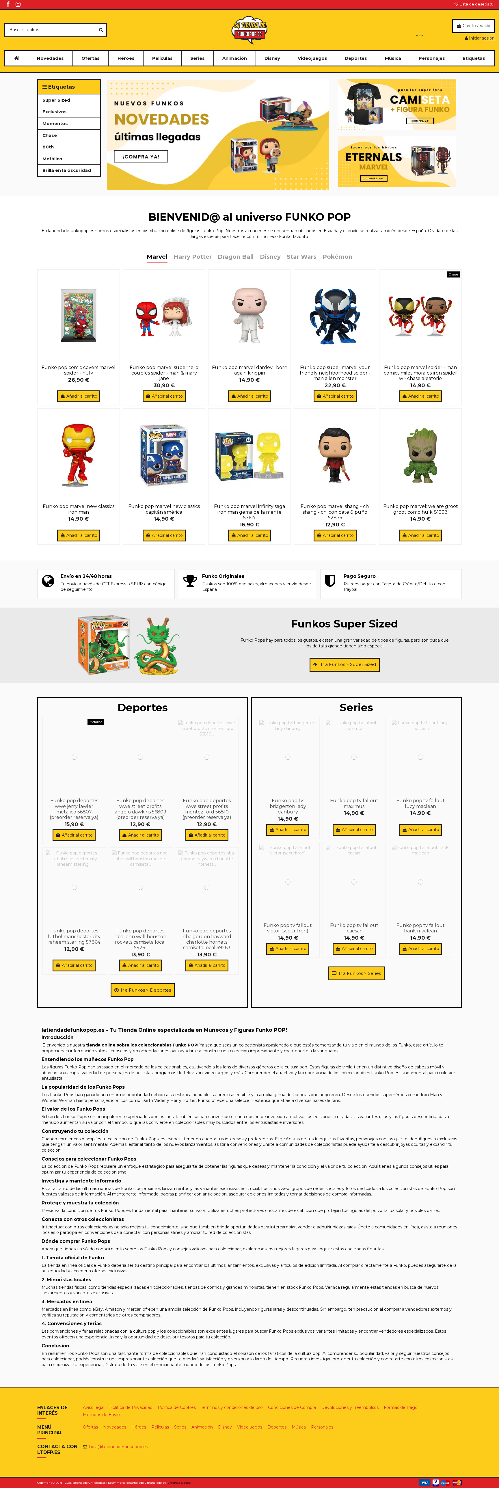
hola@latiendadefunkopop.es (118, 1446)
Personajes (322, 1427)
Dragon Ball (236, 257)
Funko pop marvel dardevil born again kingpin (249, 370)
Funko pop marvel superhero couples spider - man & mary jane (164, 373)
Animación (202, 1427)
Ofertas (90, 1427)
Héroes (138, 1427)
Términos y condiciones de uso (232, 1407)
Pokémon (337, 257)
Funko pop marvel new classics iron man (78, 509)
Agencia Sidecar (179, 1483)
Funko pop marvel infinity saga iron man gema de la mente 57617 (249, 512)
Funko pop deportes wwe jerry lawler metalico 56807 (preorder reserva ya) (74, 809)
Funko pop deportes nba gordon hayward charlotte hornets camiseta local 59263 (207, 939)
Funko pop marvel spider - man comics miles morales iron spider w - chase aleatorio (420, 373)
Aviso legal (93, 1407)
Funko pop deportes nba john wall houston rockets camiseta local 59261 (140, 939)
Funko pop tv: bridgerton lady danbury (288, 806)
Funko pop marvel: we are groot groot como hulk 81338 (420, 509)
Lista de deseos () (477, 4)
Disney (270, 257)
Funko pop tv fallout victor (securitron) (288, 928)
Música (299, 1427)
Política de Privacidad (130, 1407)
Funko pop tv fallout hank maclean (420, 928)
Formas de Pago (401, 1407)
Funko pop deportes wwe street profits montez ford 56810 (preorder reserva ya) (207, 809)
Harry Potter (193, 257)
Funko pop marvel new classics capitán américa (164, 509)
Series (180, 1427)
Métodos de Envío (101, 1414)
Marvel (157, 257)
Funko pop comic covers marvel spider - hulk (79, 370)
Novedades (114, 1427)
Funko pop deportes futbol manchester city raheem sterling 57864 (74, 936)
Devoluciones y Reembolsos (350, 1407)
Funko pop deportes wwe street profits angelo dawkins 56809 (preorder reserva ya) (140, 809)
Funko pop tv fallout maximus (354, 803)
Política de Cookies (177, 1407)
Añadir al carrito (81, 396)
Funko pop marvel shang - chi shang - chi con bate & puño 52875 (335, 512)
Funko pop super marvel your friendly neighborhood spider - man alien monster (335, 373)
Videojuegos (249, 1427)
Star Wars (301, 257)
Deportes (276, 1427)
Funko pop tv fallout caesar (354, 928)
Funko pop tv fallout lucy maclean (420, 803)
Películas (160, 1427)
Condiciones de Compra (292, 1407)
